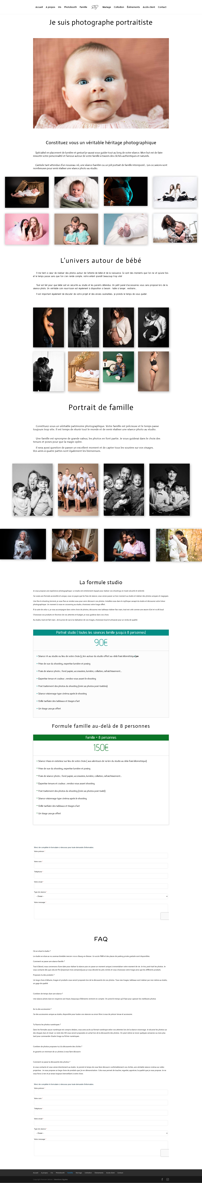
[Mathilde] (48, 347)
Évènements (133, 7)
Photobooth (70, 7)
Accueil (39, 7)
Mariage (107, 7)
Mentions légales (61, 1179)
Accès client (149, 7)
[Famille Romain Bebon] (48, 391)
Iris (59, 7)
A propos (50, 7)
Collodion (119, 7)
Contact (162, 7)
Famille (83, 7)
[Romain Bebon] (27, 207)
